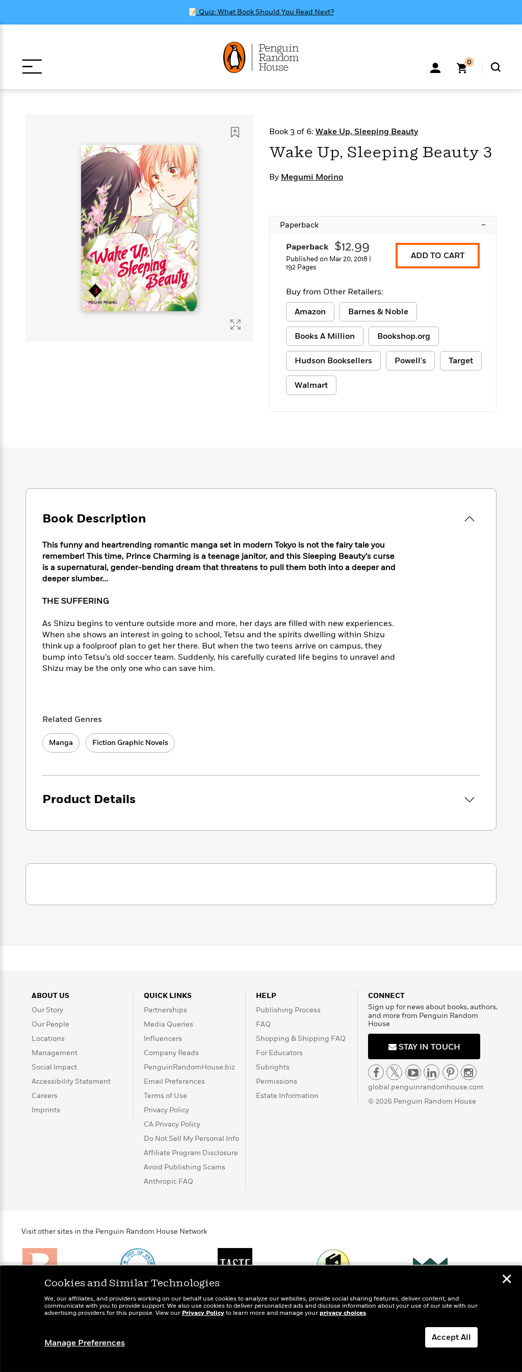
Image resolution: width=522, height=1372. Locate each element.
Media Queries (168, 1024)
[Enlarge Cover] (235, 324)
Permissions (276, 1081)
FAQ (263, 1024)
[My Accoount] (435, 67)
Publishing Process (288, 1010)
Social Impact (54, 1067)
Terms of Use (165, 1096)
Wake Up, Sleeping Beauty (367, 131)
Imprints (46, 1110)
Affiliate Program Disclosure (191, 1153)
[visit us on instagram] (469, 1072)
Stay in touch (428, 1047)
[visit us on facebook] (376, 1072)
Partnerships (165, 1010)
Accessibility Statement (71, 1081)
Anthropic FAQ (168, 1181)
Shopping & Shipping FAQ (301, 1038)
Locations (48, 1038)
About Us (50, 996)
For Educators (279, 1053)
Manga (61, 742)
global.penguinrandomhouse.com (425, 1087)
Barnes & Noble (378, 311)
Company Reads (171, 1053)
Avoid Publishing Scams (184, 1167)
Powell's (410, 360)
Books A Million (325, 336)
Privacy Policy (166, 1110)
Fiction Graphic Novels (130, 742)
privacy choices (343, 1313)
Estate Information (287, 1096)
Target (461, 360)
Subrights (273, 1067)
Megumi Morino (312, 177)
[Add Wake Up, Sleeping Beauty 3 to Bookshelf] (235, 132)
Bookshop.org (403, 336)
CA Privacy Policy (172, 1124)
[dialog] (261, 1319)
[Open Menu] (31, 66)
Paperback (383, 225)
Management (54, 1053)
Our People (50, 1024)
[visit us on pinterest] (450, 1072)
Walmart (311, 385)
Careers (45, 1096)
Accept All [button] (451, 1337)
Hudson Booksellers (333, 360)
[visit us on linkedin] (431, 1072)
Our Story (47, 1010)
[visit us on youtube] (413, 1072)
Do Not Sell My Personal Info (191, 1138)
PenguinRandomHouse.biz (189, 1067)
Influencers (163, 1038)
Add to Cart (437, 255)
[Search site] (496, 67)
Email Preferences (174, 1081)
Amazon (310, 311)
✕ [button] (507, 1280)
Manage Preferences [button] (84, 1343)
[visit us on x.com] (394, 1072)
